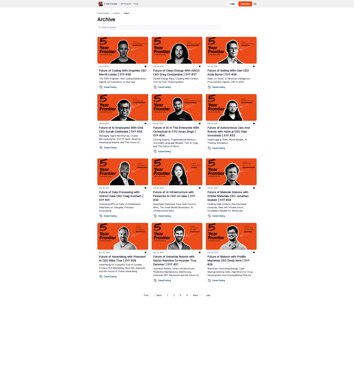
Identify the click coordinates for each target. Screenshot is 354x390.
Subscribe (245, 4)
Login (232, 4)
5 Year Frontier (103, 13)
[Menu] (255, 3)
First (146, 295)
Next (195, 295)
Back (159, 295)
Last (208, 295)
